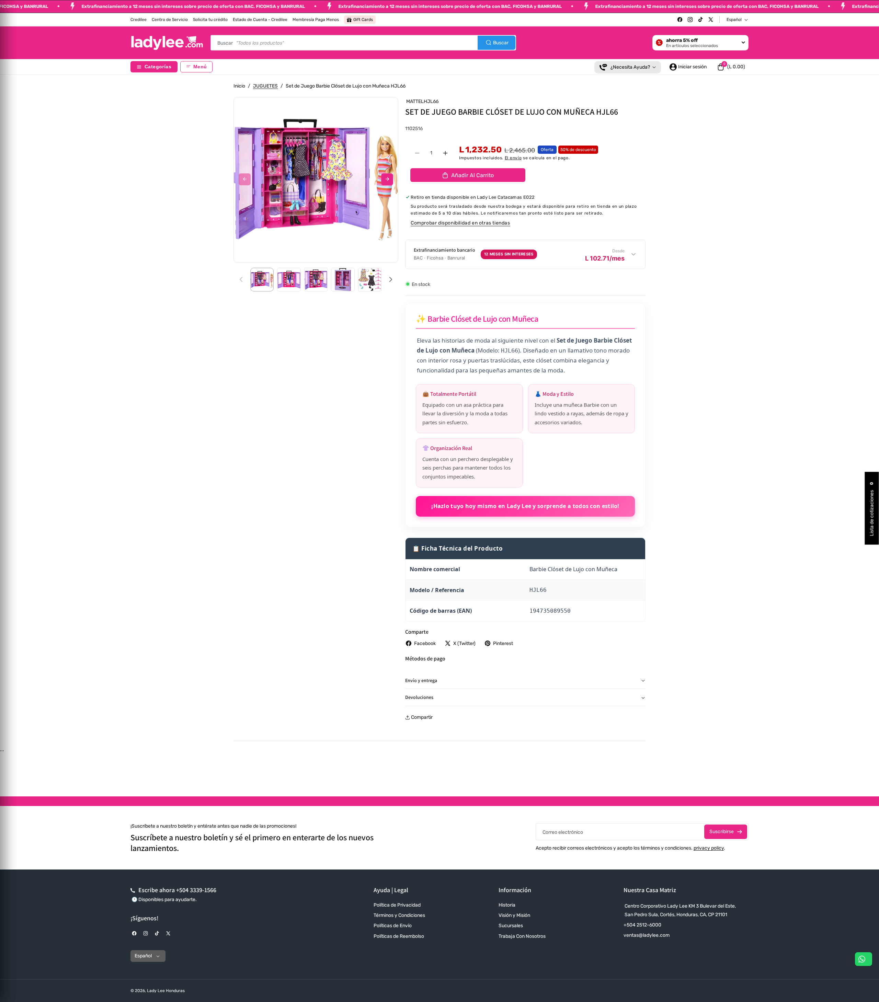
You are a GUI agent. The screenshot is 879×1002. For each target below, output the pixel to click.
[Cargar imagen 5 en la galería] (369, 279)
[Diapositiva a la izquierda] (245, 179)
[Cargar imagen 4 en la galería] (342, 279)
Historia (507, 905)
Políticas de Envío (393, 926)
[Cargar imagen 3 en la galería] (316, 279)
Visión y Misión (514, 915)
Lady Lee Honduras (166, 990)
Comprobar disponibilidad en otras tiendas (460, 223)
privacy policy (709, 848)
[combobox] (363, 42)
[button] (731, 67)
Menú (200, 66)
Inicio (239, 86)
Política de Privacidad (397, 905)
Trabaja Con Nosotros (522, 936)
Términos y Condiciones (399, 915)
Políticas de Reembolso (399, 936)
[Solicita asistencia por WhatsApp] (863, 959)
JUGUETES (265, 86)
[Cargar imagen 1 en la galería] (262, 279)
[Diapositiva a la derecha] (387, 179)
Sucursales (511, 926)
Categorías (158, 66)
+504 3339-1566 (196, 890)
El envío (513, 158)
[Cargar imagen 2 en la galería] (288, 279)
